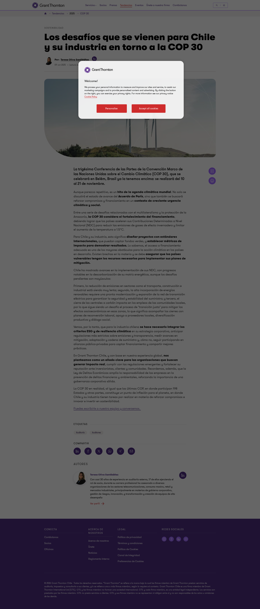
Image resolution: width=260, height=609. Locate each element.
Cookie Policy (90, 96)
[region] (131, 90)
